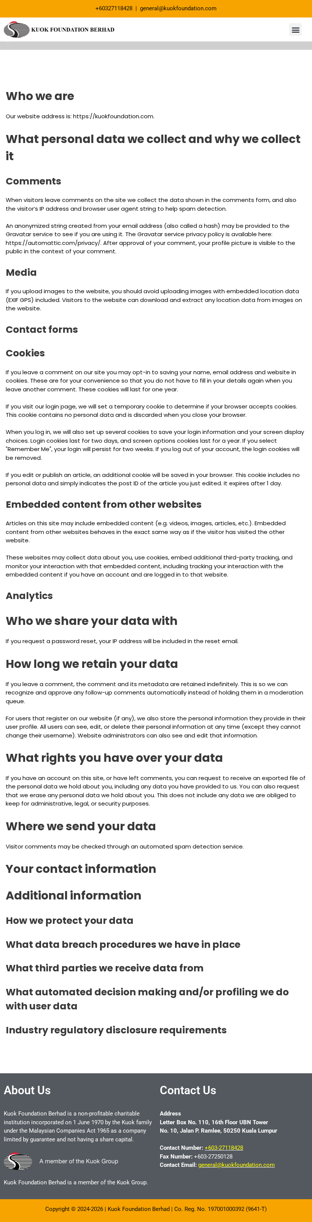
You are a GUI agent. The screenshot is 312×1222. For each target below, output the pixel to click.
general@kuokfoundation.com (236, 1165)
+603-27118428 (224, 1147)
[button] (295, 29)
